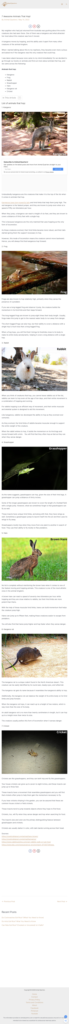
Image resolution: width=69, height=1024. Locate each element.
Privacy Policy (34, 1000)
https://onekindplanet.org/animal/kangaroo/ (19, 839)
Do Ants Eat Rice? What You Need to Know (19, 921)
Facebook (34, 1008)
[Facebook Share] (30, 26)
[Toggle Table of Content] (18, 97)
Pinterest (34, 1011)
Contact (34, 997)
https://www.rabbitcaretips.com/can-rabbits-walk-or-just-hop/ (26, 842)
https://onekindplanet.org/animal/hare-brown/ (20, 836)
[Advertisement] (14, 957)
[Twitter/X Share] (38, 26)
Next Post (62, 901)
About (34, 1005)
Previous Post (8, 901)
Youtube (34, 1014)
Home (34, 994)
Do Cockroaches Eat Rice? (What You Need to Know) (23, 918)
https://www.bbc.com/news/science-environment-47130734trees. (28, 845)
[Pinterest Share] (34, 26)
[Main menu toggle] (62, 4)
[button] (66, 4)
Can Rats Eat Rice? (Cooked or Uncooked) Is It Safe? (23, 925)
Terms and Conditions (34, 1002)
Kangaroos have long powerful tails (16, 203)
